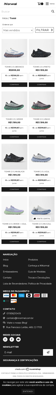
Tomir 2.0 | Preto (41, 67)
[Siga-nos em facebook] (12, 339)
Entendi (28, 391)
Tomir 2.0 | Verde (14, 119)
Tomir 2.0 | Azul (41, 171)
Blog (5, 265)
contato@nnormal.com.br (20, 318)
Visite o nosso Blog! (17, 322)
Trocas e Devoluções (39, 277)
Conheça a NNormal (38, 265)
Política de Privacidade (40, 283)
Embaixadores (10, 271)
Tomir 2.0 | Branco (14, 67)
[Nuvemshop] (28, 370)
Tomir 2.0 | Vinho (41, 119)
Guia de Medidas (36, 271)
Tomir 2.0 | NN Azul (41, 224)
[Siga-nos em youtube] (18, 339)
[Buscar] (52, 11)
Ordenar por (7, 24)
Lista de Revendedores (15, 283)
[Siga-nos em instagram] (5, 339)
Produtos (33, 259)
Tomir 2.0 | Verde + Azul (14, 224)
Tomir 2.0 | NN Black (14, 171)
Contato (7, 277)
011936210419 (14, 313)
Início (5, 18)
